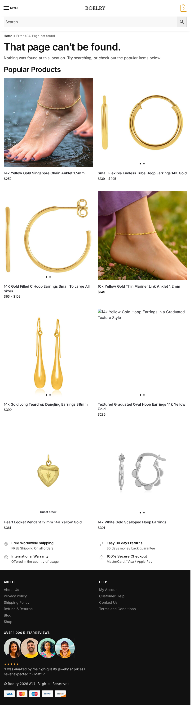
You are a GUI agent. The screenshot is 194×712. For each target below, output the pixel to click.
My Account (109, 590)
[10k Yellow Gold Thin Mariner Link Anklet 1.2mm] (142, 236)
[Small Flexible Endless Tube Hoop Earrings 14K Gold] (142, 122)
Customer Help (111, 596)
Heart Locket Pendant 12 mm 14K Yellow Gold (43, 522)
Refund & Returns (18, 609)
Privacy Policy (15, 596)
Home (8, 36)
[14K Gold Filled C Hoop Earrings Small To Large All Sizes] (48, 236)
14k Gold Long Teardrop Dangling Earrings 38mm (46, 404)
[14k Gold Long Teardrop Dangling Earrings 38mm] (48, 353)
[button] (183, 8)
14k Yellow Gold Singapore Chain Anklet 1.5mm (44, 173)
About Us (11, 590)
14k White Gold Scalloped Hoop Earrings (132, 522)
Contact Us (108, 602)
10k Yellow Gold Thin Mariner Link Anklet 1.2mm (139, 286)
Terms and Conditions (117, 609)
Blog (7, 615)
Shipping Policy (16, 602)
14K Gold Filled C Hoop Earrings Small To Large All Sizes (47, 288)
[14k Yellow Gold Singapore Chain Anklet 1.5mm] (48, 122)
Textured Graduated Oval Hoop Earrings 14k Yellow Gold (141, 406)
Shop (8, 622)
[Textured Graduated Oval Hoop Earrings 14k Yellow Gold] (142, 353)
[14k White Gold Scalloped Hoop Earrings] (142, 471)
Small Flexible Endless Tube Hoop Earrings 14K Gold (142, 173)
